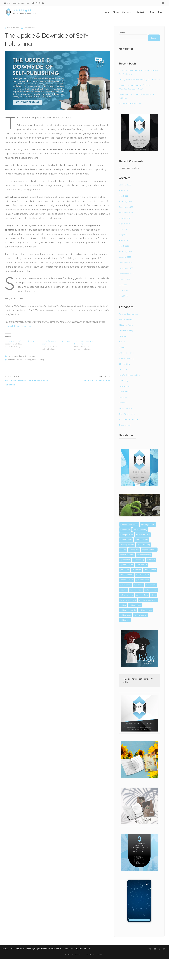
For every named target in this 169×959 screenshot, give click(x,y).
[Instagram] (39, 3)
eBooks (122, 342)
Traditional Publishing (128, 419)
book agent (125, 529)
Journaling (123, 380)
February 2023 (125, 251)
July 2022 (123, 285)
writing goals (125, 615)
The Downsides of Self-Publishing (19, 341)
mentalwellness (126, 580)
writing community (128, 610)
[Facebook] (33, 3)
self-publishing (38, 359)
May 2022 (123, 296)
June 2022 (123, 290)
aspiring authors (148, 524)
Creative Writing (126, 330)
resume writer (135, 590)
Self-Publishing (29, 356)
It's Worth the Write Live (129, 375)
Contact (140, 12)
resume (123, 590)
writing (123, 605)
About (116, 12)
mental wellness (142, 575)
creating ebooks (127, 545)
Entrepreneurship (15, 356)
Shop (160, 12)
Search (122, 32)
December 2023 (126, 207)
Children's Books (126, 325)
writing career (135, 605)
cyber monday (143, 545)
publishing (138, 585)
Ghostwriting (124, 364)
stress (153, 595)
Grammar (123, 369)
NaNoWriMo (124, 386)
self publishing (25, 359)
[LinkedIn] (36, 3)
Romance (123, 403)
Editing (122, 347)
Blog (152, 12)
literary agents (126, 575)
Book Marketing (126, 319)
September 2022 (126, 273)
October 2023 (125, 218)
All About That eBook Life (130, 103)
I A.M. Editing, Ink (22, 10)
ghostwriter (125, 560)
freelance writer (126, 555)
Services (126, 12)
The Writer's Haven (127, 414)
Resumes (123, 397)
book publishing (143, 534)
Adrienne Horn (30, 28)
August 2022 (124, 279)
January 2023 (125, 257)
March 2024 (124, 196)
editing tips (134, 550)
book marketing (140, 529)
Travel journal (125, 425)
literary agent (150, 570)
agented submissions (129, 524)
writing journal (140, 615)
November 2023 (126, 212)
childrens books (141, 540)
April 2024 (123, 190)
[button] (139, 901)
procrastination (142, 580)
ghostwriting (138, 560)
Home (106, 12)
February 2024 (125, 201)
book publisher (126, 534)
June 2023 (123, 229)
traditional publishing (147, 600)
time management (128, 600)
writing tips (124, 620)
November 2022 (126, 268)
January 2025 (125, 185)
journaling (137, 570)
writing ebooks (145, 610)
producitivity (125, 585)
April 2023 (123, 240)
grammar (151, 560)
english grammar (149, 550)
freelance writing (144, 555)
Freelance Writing (126, 358)
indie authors (13, 359)
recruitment (150, 585)
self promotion (126, 595)
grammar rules (126, 565)
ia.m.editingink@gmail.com (18, 3)
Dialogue (123, 336)
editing (123, 550)
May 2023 (123, 235)
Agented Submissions (128, 314)
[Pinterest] (43, 3)
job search (124, 570)
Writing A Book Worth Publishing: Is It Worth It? (139, 79)
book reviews (126, 540)
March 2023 (124, 246)
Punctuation (124, 391)
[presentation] (139, 920)
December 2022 (126, 262)
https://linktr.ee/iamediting (18, 326)
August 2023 (124, 223)
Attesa (72, 949)
